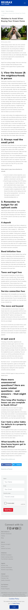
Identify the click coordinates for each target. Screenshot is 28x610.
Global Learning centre (7, 557)
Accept (14, 607)
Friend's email (6, 493)
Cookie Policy (22, 594)
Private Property (5, 588)
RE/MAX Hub (4, 565)
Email (4, 486)
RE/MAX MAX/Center (6, 567)
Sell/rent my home (6, 548)
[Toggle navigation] (25, 3)
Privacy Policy (15, 594)
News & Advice (10, 11)
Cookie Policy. (16, 603)
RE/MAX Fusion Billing (6, 569)
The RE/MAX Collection (7, 559)
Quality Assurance (5, 580)
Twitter (18, 464)
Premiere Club (4, 578)
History (3, 536)
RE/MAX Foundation (6, 555)
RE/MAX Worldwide (6, 533)
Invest (2, 546)
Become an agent (5, 544)
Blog (2, 538)
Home (2, 11)
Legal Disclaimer (7, 594)
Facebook (8, 464)
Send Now (8, 510)
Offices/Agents (5, 576)
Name (4, 478)
